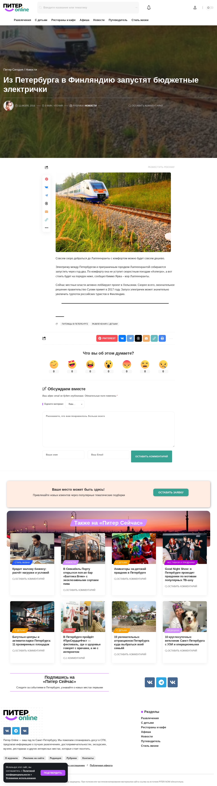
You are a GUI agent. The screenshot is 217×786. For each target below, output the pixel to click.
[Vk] (150, 682)
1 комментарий (75, 658)
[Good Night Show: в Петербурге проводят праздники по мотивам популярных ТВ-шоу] (185, 548)
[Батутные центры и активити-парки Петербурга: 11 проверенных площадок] (32, 616)
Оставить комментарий (147, 105)
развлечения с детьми (105, 324)
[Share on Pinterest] (46, 179)
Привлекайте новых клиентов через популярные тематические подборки (79, 495)
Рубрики (72, 758)
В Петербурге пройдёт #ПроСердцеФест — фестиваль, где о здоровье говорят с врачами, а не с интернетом (82, 644)
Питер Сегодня (13, 69)
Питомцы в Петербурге (75, 324)
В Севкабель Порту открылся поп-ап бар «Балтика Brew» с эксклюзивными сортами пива (80, 576)
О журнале (11, 758)
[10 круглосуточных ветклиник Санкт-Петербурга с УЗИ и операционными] (185, 616)
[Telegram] (161, 682)
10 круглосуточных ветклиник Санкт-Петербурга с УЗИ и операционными (184, 640)
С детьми (121, 562)
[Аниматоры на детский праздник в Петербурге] (134, 548)
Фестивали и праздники (180, 562)
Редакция (55, 758)
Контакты (88, 758)
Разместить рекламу (161, 167)
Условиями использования (21, 778)
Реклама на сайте (33, 758)
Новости (31, 69)
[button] (53, 773)
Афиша (69, 630)
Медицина (173, 630)
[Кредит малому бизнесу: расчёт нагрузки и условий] (32, 548)
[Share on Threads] (46, 203)
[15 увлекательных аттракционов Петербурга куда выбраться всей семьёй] (134, 616)
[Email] (46, 212)
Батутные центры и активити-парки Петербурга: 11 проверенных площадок (31, 640)
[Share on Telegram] (46, 195)
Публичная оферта (101, 765)
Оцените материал (53, 404)
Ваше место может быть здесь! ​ (79, 489)
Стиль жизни (22, 562)
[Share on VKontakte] (46, 187)
